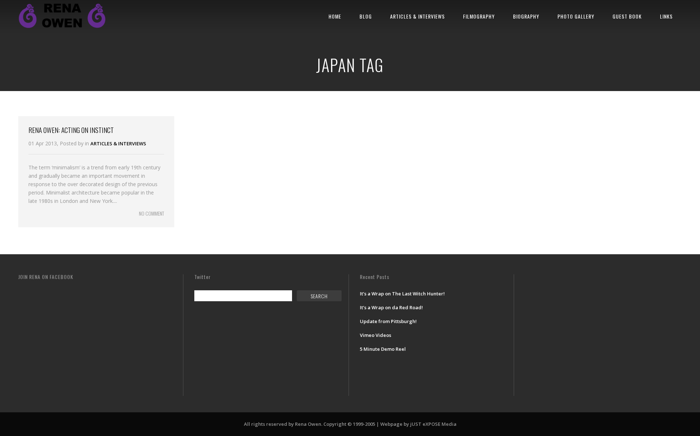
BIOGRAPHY (526, 16)
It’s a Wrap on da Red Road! (391, 307)
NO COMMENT (151, 213)
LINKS (666, 16)
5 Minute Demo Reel (383, 349)
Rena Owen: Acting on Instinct (71, 130)
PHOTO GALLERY (575, 16)
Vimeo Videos (375, 335)
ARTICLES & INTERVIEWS (417, 16)
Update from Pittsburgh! (388, 321)
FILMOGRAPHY (479, 16)
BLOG (365, 16)
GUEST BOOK (627, 16)
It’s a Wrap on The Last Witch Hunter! (402, 293)
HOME (334, 16)
